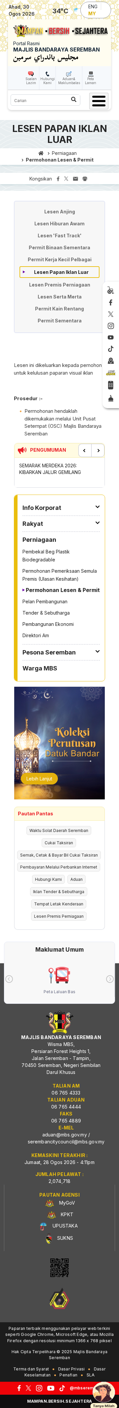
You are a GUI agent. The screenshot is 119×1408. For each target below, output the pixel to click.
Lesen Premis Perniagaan (59, 285)
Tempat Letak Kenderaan (58, 903)
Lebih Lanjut (39, 778)
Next (97, 450)
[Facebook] (110, 302)
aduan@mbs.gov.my (64, 1134)
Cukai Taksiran (59, 842)
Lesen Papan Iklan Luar (61, 272)
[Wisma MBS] (111, 361)
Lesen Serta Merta (60, 296)
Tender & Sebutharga (46, 613)
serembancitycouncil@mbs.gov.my (66, 1141)
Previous (85, 450)
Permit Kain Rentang (59, 308)
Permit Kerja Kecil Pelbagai (60, 259)
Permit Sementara (60, 320)
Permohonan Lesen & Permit (60, 160)
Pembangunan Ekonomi (48, 624)
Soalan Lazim (31, 81)
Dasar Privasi (71, 1368)
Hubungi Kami (47, 81)
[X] (110, 314)
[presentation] (9, 979)
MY (92, 13)
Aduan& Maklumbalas (69, 81)
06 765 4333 (66, 1093)
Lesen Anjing (59, 211)
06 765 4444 (66, 1107)
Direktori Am (35, 635)
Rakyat (32, 523)
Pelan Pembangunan (44, 601)
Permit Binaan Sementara (59, 247)
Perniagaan (64, 153)
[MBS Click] (111, 373)
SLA (91, 1374)
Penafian (68, 1374)
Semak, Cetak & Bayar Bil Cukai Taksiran (59, 855)
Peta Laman (90, 81)
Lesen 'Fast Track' (60, 235)
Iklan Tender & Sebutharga (58, 891)
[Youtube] (111, 338)
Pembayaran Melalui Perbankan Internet (58, 867)
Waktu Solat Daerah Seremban (58, 830)
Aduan (76, 879)
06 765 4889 (66, 1120)
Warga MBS (39, 668)
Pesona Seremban (49, 652)
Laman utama (41, 153)
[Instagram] (111, 326)
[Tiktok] (110, 349)
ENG (93, 6)
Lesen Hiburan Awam (59, 223)
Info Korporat (41, 507)
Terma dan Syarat (31, 1368)
